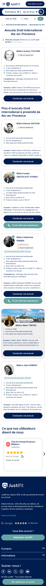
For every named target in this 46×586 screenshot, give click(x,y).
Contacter (23, 98)
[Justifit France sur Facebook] (4, 572)
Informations (8, 555)
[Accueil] (3, 25)
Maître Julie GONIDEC (27, 365)
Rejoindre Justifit (23, 537)
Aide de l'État (11, 19)
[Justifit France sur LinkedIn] (10, 572)
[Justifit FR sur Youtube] (29, 572)
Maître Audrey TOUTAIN (28, 51)
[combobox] (10, 11)
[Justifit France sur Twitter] (16, 572)
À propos (6, 548)
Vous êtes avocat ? (35, 4)
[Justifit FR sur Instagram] (23, 572)
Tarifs (26, 19)
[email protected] (8, 515)
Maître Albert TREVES (26, 325)
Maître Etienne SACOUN (28, 123)
